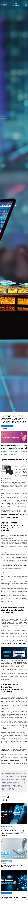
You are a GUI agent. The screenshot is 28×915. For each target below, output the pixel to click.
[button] (26, 5)
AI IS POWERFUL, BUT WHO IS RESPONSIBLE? (11, 866)
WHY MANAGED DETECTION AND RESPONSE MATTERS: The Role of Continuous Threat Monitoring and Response (12, 833)
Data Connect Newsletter (6, 826)
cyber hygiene (16, 448)
